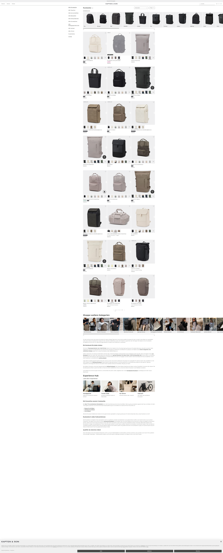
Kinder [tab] (13, 3)
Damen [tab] (3, 3)
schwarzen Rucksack (109, 421)
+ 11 (105, 57)
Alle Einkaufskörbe (73, 18)
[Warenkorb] (221, 3)
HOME (70, 36)
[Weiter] (154, 29)
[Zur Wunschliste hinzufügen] (105, 33)
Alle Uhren (71, 31)
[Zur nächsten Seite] (124, 310)
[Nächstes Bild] (106, 43)
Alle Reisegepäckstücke (73, 25)
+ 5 (129, 161)
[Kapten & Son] (111, 3)
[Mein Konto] (217, 3)
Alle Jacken (71, 28)
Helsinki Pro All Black (89, 409)
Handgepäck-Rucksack (132, 370)
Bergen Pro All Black (89, 408)
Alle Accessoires (72, 21)
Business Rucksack (97, 362)
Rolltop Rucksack (111, 366)
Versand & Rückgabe (111, 1)
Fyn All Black (87, 411)
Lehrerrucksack (102, 358)
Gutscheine (71, 34)
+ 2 (153, 92)
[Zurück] (83, 29)
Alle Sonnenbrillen (73, 13)
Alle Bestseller (72, 16)
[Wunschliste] (219, 3)
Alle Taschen (71, 10)
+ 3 (153, 57)
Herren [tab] (8, 3)
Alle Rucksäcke (72, 7)
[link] (95, 48)
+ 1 (129, 265)
